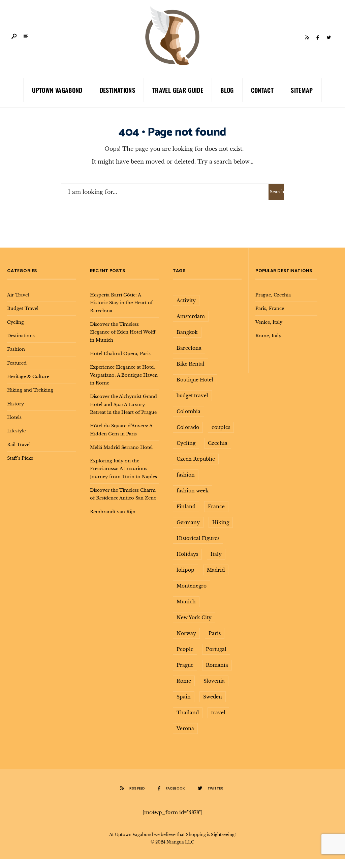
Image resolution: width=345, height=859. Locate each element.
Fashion (16, 349)
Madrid (216, 570)
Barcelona (189, 348)
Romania (217, 665)
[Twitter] (328, 37)
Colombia (188, 411)
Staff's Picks (20, 458)
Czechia (217, 443)
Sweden (212, 697)
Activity (186, 300)
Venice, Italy (268, 322)
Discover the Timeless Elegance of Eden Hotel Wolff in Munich (122, 332)
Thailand (188, 713)
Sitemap (302, 90)
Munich (186, 602)
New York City (194, 617)
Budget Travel (22, 308)
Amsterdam (191, 316)
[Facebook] (317, 37)
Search (277, 191)
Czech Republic (196, 459)
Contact (262, 90)
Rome (184, 681)
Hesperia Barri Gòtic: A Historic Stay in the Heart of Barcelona (121, 302)
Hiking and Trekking (30, 390)
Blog (226, 90)
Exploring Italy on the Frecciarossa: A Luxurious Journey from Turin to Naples (123, 468)
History (15, 403)
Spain (184, 697)
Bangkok (187, 332)
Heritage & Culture (28, 376)
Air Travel (18, 294)
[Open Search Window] (14, 36)
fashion (186, 475)
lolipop (185, 570)
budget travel (192, 396)
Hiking (220, 522)
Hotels (14, 417)
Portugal (216, 649)
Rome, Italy (268, 335)
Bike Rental (191, 364)
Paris (215, 633)
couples (221, 427)
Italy (216, 554)
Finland (186, 507)
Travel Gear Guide (177, 90)
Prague (185, 665)
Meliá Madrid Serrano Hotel (121, 447)
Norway (186, 633)
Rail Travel (19, 444)
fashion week (193, 491)
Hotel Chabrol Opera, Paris (120, 353)
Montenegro (192, 586)
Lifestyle (16, 430)
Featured (17, 363)
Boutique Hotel (195, 380)
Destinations (117, 90)
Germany (188, 522)
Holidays (187, 554)
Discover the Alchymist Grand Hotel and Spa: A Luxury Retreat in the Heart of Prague (123, 404)
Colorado (188, 427)
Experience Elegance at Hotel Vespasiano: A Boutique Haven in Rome (124, 374)
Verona (185, 728)
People (185, 649)
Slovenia (214, 681)
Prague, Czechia (273, 294)
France (216, 507)
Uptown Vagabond (57, 90)
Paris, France (269, 308)
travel (218, 713)
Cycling (15, 322)
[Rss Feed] (307, 37)
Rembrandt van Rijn (112, 511)
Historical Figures (198, 538)
